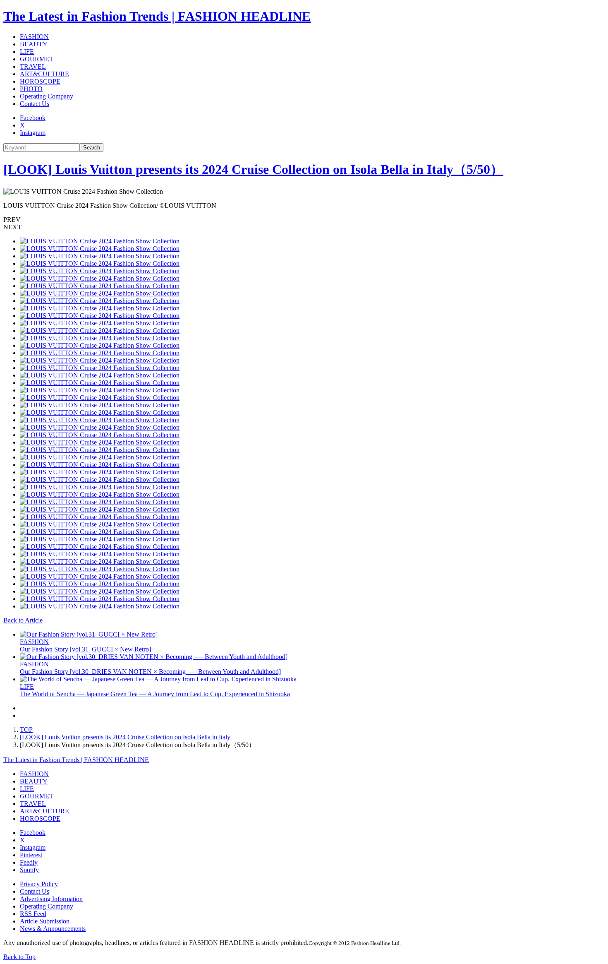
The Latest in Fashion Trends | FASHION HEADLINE (157, 16)
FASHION (34, 36)
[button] (304, 220)
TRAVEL (33, 66)
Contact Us (34, 103)
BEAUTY (34, 44)
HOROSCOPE (40, 81)
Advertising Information (51, 898)
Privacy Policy (39, 883)
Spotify (29, 869)
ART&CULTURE (44, 73)
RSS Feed (33, 913)
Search (91, 147)
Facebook (32, 117)
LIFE (27, 51)
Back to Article (23, 620)
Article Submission (44, 921)
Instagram (32, 132)
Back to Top (19, 956)
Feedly (29, 862)
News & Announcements (53, 928)
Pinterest (31, 854)
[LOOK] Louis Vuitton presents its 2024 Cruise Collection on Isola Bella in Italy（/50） (253, 169)
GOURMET (36, 59)
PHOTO (31, 88)
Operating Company (46, 96)
